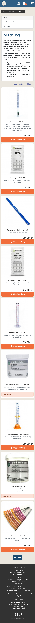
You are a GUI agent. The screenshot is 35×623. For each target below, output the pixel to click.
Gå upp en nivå (10, 22)
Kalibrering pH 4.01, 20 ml (17, 280)
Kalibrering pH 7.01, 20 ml (17, 178)
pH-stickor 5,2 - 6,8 (17, 536)
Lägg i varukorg (19, 139)
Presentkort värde (18, 610)
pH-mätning (8, 26)
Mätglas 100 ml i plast (17, 332)
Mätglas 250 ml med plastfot (18, 434)
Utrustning (12, 11)
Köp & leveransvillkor (18, 602)
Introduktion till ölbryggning (18, 604)
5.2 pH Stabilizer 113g (17, 486)
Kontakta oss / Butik (18, 608)
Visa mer (17, 557)
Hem (4, 11)
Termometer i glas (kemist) (17, 230)
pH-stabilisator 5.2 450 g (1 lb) (17, 385)
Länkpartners (18, 606)
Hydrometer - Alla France (17, 122)
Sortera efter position (22, 84)
